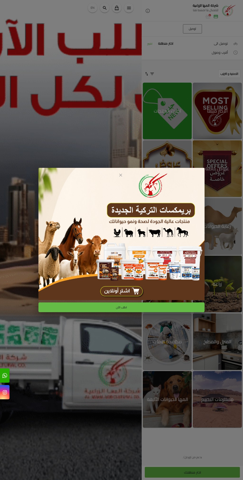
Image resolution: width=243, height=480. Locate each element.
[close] (120, 175)
